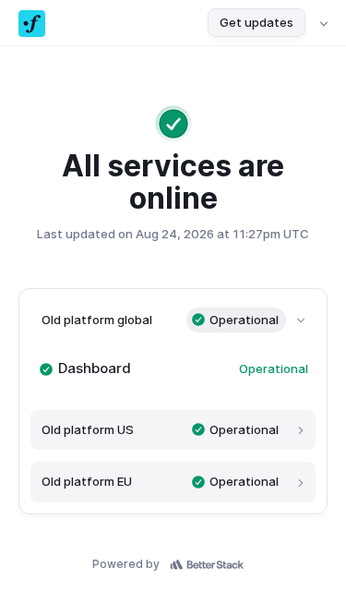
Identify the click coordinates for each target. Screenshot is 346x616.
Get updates (256, 22)
